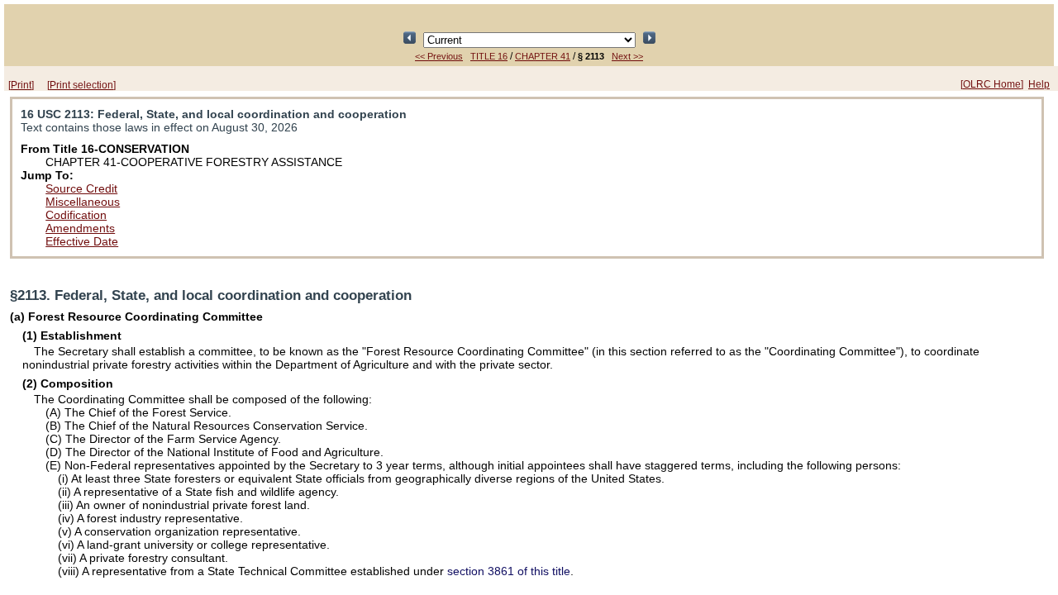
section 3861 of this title (508, 571)
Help (1039, 84)
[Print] (21, 85)
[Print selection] (81, 85)
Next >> (627, 56)
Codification (76, 214)
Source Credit (81, 188)
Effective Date (81, 241)
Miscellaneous (82, 201)
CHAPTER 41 (542, 56)
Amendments (80, 228)
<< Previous (439, 56)
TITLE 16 (489, 56)
